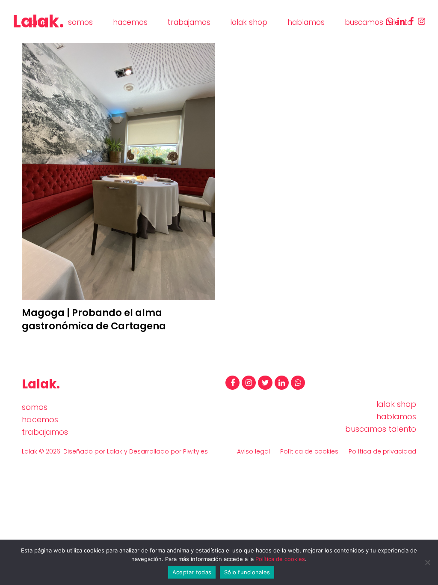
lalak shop (396, 404)
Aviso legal (253, 451)
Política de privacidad (382, 451)
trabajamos (45, 432)
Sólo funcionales (247, 572)
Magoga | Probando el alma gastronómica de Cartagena (94, 319)
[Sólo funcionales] (427, 562)
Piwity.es (195, 451)
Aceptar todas (191, 572)
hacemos (40, 419)
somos (34, 407)
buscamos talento (380, 429)
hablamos (396, 416)
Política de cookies (309, 451)
